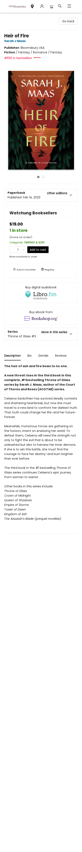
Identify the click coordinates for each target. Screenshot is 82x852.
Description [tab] (12, 355)
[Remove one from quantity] (12, 249)
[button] (32, 7)
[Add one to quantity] (23, 249)
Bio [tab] (30, 355)
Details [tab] (43, 355)
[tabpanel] (41, 449)
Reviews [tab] (61, 355)
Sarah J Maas (15, 41)
